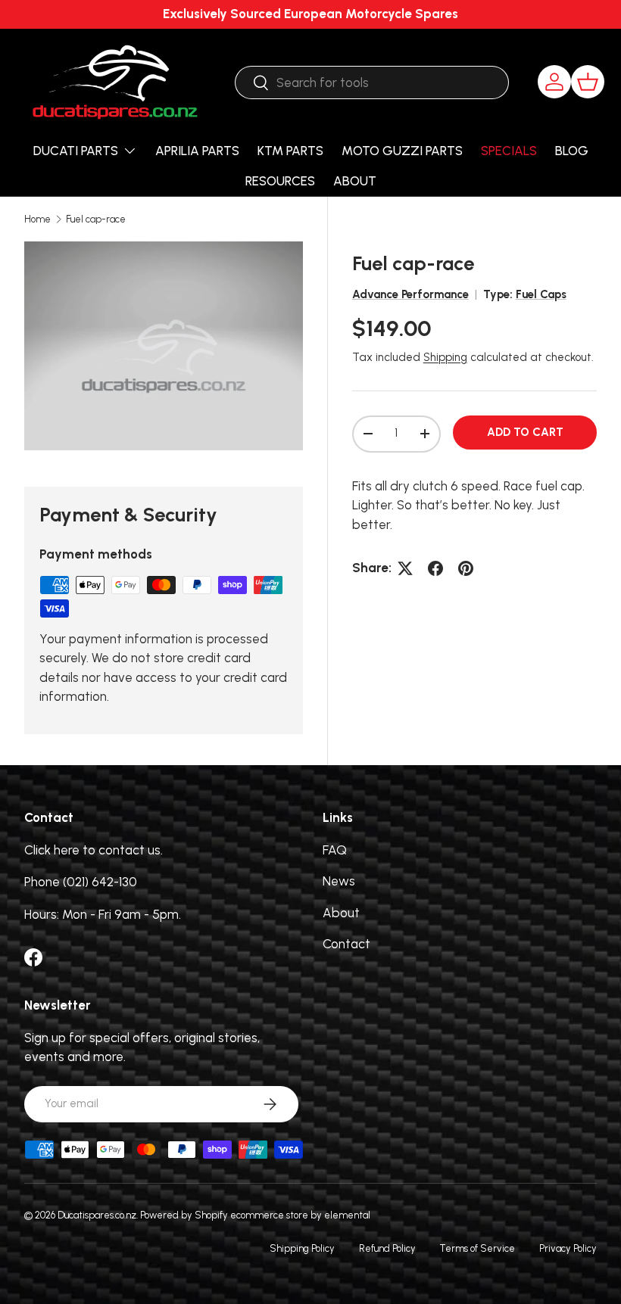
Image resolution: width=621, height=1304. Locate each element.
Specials (509, 150)
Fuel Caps (541, 294)
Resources (280, 180)
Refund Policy (387, 1248)
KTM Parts (290, 150)
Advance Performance (410, 294)
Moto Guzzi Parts (402, 150)
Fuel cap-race (96, 220)
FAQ (335, 849)
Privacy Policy (568, 1248)
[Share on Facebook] (435, 568)
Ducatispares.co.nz (97, 1215)
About (354, 180)
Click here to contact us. (93, 849)
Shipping (445, 357)
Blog (571, 150)
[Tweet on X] (405, 568)
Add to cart (525, 432)
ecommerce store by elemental (300, 1215)
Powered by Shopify (184, 1215)
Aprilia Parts (197, 150)
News (339, 881)
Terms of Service (477, 1248)
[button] (587, 81)
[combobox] (371, 82)
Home (37, 220)
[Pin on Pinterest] (466, 568)
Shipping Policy (302, 1248)
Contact (346, 943)
